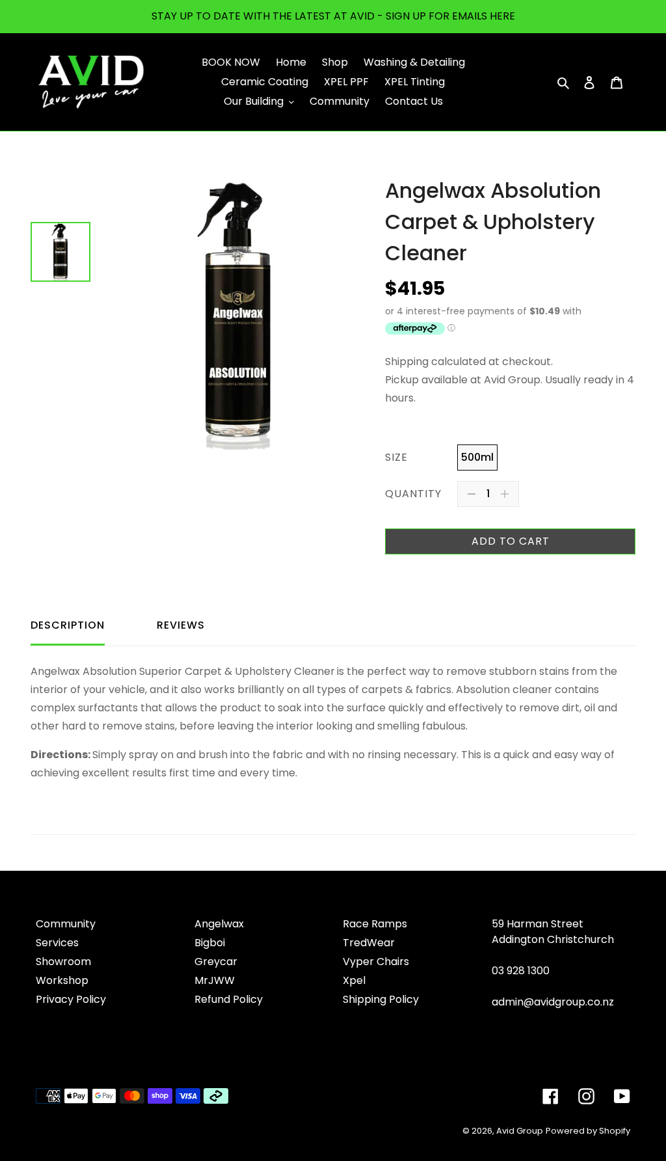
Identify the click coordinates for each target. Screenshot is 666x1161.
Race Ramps (375, 923)
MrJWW (214, 980)
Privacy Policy (71, 999)
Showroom (63, 961)
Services (57, 942)
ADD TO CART (511, 541)
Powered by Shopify (588, 1131)
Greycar (215, 961)
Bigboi (209, 942)
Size (396, 457)
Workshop (62, 980)
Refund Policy (228, 999)
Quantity (413, 493)
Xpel (354, 980)
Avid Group (519, 1131)
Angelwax (219, 923)
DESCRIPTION (68, 625)
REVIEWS (181, 625)
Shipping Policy (381, 999)
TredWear (369, 942)
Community (66, 923)
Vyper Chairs (376, 961)
